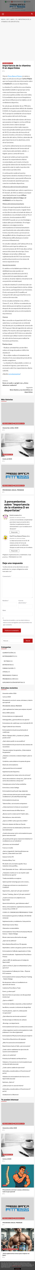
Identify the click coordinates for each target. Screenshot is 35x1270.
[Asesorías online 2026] (17, 414)
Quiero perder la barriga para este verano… (16, 882)
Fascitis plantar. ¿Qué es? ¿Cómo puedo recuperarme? (15, 1012)
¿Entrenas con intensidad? (11, 844)
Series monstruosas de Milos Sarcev (14, 810)
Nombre (6, 600)
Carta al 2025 (7, 459)
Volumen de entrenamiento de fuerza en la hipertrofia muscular (16, 1077)
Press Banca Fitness (15, 76)
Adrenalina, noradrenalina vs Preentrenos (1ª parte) (17, 1090)
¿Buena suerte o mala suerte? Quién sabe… (16, 814)
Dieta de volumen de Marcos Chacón (14, 824)
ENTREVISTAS (7, 664)
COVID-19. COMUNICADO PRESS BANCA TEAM (17, 912)
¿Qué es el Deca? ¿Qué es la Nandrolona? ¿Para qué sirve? (17, 967)
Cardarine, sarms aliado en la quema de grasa (16, 761)
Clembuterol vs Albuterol (10, 1094)
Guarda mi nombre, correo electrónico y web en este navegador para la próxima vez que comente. (17, 622)
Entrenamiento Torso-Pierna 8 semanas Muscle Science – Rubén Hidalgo (17, 933)
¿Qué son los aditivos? (9, 940)
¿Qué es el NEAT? (8, 1000)
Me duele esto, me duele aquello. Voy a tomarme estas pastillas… (15, 865)
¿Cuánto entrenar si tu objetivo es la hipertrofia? (14, 899)
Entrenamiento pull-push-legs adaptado (15, 791)
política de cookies (16, 1266)
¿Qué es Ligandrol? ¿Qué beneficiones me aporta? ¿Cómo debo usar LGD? (15, 852)
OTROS (5, 672)
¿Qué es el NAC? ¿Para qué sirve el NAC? (15, 821)
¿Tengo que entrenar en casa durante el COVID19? (15, 886)
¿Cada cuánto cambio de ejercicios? (14, 1067)
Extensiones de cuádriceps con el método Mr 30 (18, 723)
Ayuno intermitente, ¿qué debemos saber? (16, 903)
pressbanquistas (14, 374)
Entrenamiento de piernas (11, 800)
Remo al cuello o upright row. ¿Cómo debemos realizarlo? (15, 383)
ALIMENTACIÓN (8, 652)
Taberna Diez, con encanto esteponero (15, 803)
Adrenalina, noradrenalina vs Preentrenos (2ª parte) (17, 1072)
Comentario (7, 576)
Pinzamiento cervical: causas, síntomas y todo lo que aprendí (17, 701)
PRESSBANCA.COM (7, 63)
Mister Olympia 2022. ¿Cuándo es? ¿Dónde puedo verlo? (16, 736)
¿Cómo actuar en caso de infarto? (13, 1085)
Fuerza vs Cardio (8, 848)
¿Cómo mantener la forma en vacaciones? (15, 807)
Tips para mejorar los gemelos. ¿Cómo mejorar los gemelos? (17, 751)
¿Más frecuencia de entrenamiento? (14, 1042)
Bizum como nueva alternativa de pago (15, 937)
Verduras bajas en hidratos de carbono (15, 1020)
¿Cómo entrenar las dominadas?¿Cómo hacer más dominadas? (16, 829)
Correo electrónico (22, 602)
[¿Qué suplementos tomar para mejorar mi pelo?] (17, 1239)
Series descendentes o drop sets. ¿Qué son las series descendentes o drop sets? (17, 779)
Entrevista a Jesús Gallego (11, 787)
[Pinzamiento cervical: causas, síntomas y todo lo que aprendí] (17, 1176)
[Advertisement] (17, 42)
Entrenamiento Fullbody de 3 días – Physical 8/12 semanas (16, 972)
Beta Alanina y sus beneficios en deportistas (21, 390)
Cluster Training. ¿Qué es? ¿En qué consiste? (16, 894)
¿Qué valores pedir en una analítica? (14, 741)
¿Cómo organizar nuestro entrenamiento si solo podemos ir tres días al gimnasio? (17, 1031)
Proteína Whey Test (9, 860)
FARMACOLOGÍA (8, 668)
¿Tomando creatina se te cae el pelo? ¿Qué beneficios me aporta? (16, 874)
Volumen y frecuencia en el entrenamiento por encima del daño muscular (17, 1063)
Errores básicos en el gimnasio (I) (13, 716)
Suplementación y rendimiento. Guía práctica (17, 921)
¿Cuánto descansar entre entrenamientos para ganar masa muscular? (17, 834)
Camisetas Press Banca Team (11, 988)
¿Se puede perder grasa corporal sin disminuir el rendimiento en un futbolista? (17, 840)
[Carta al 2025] (17, 445)
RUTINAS (7, 661)
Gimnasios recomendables (11, 928)
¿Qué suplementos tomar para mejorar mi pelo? (17, 709)
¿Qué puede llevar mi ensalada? (12, 768)
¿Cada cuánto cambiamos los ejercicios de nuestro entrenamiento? (16, 1050)
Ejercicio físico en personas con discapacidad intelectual (17, 996)
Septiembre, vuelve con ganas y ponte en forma (17, 947)
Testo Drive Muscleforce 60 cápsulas (14, 1039)
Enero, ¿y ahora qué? (9, 991)
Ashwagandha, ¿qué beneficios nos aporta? (16, 719)
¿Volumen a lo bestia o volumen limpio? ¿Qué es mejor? (17, 757)
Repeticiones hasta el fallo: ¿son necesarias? (16, 1046)
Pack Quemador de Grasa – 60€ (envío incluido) (17, 869)
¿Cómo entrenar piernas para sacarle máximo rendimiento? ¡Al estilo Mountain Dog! (16, 795)
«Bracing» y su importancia (11, 1023)
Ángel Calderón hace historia (12, 726)
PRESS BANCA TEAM (8, 423)
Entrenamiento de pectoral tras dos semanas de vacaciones (17, 745)
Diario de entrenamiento (10, 765)
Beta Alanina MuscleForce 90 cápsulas (15, 944)
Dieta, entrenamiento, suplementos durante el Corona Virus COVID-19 (17, 908)
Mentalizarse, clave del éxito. (12, 817)
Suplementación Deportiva (11, 771)
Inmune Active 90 (8, 857)
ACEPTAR (17, 1268)
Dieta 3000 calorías (9, 713)
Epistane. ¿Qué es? (8, 1082)
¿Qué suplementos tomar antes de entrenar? (17, 775)
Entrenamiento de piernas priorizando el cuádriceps (15, 731)
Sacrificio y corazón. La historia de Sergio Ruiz (17, 1007)
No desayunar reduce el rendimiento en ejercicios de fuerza (15, 983)
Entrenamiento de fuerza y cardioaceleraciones (17, 1026)
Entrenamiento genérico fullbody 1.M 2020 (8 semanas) (17, 917)
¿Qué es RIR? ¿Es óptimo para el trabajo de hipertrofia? (16, 961)
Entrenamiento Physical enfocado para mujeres (17, 1035)
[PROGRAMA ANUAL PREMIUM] (17, 476)
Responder (14, 532)
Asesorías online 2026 (10, 428)
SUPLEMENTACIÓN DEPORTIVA (13, 682)
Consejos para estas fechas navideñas (14, 784)
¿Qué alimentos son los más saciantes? (14, 1016)
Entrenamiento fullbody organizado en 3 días (17, 951)
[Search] (32, 13)
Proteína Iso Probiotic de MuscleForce (15, 1058)
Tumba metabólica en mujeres (12, 878)
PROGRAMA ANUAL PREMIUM (13, 490)
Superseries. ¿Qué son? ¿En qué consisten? (16, 891)
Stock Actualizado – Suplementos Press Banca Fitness (17, 955)
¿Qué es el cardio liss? (9, 1055)
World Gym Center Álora (10, 925)
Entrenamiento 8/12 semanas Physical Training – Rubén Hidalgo (17, 978)
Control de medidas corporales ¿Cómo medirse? (17, 1004)
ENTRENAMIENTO (8, 656)
